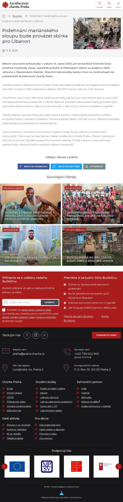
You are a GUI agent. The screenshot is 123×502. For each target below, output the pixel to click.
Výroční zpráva (14, 393)
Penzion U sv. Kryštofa (18, 425)
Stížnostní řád (14, 410)
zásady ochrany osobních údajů (18, 317)
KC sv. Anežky (14, 433)
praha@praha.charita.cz (29, 353)
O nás (10, 388)
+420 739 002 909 (86, 353)
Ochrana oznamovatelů (19, 406)
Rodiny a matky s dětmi (52, 388)
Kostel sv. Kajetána (16, 429)
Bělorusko (86, 397)
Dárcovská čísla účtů (50, 425)
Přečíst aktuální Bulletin (78, 316)
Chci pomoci (45, 438)
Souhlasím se (29, 310)
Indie (84, 388)
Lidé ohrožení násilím (51, 410)
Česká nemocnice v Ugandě (96, 406)
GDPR (10, 397)
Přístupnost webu (16, 401)
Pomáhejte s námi (106, 335)
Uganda (85, 393)
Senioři (43, 393)
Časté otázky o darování (51, 429)
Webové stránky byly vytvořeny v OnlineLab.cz (61, 497)
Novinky (17, 16)
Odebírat (50, 302)
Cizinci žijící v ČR (48, 406)
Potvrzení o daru (48, 433)
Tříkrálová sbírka (15, 438)
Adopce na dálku (90, 401)
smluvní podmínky (46, 317)
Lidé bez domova (49, 397)
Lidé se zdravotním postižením (56, 401)
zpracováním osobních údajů (36, 310)
